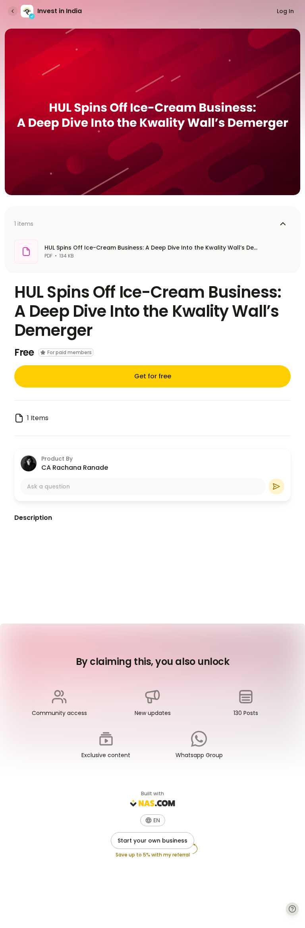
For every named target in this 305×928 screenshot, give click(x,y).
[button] (152, 820)
